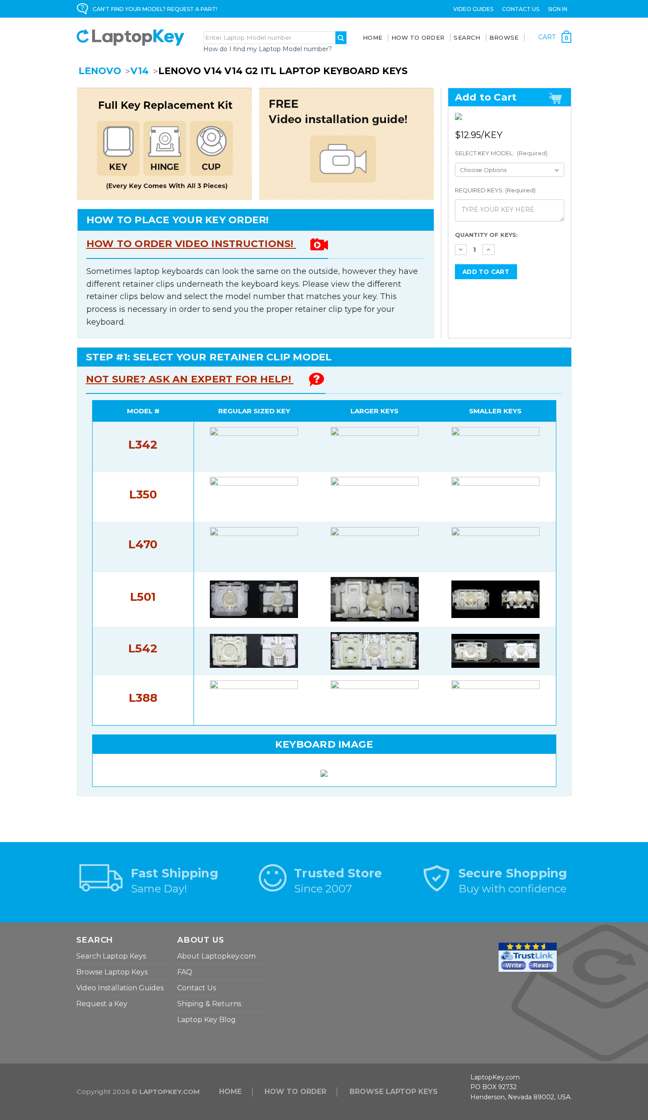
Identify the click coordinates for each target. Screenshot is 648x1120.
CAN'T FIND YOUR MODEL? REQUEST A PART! (155, 9)
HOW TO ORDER (295, 1091)
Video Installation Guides (120, 988)
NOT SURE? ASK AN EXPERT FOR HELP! (190, 379)
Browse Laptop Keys (112, 972)
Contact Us (520, 9)
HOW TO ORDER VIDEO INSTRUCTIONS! (191, 244)
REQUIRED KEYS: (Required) (495, 190)
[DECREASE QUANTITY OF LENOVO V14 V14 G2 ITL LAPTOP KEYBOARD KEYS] (461, 249)
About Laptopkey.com (216, 956)
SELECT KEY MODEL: (501, 153)
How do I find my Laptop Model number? (267, 49)
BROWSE (504, 37)
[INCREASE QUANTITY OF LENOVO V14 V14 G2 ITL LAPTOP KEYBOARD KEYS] (488, 249)
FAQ (184, 972)
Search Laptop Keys (111, 956)
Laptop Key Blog (206, 1019)
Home (372, 37)
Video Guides (473, 9)
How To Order (417, 37)
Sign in (557, 9)
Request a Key (101, 1004)
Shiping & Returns (209, 1004)
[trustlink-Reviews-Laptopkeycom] (528, 957)
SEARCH (467, 37)
